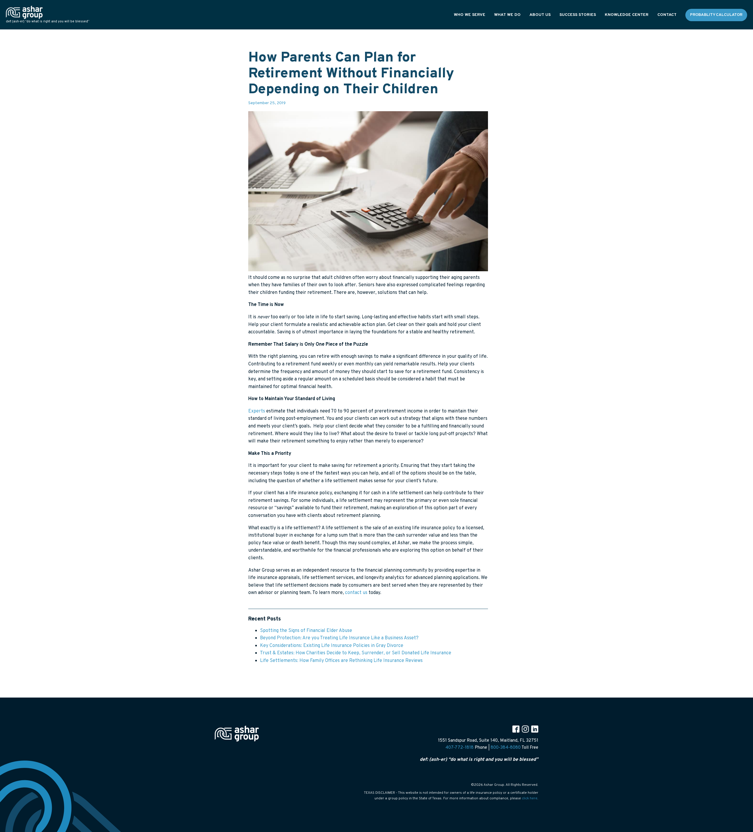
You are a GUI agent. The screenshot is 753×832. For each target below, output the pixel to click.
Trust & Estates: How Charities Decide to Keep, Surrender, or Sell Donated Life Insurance (355, 653)
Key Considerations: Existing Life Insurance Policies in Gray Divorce (331, 646)
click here (529, 798)
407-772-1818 (459, 748)
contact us (356, 593)
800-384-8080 (506, 748)
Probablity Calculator (716, 14)
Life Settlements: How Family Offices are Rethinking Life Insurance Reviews (341, 661)
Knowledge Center (627, 14)
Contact (667, 14)
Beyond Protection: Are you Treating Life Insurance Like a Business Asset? (339, 638)
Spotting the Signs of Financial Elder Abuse (306, 631)
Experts (256, 411)
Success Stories (577, 14)
